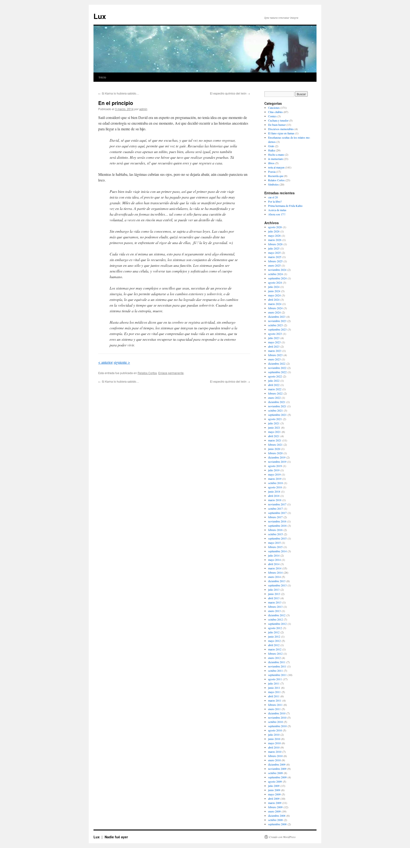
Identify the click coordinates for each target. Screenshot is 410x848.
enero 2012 (274, 658)
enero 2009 (274, 811)
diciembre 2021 (276, 402)
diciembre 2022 (276, 363)
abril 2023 (274, 346)
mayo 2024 (274, 295)
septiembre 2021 (277, 415)
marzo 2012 (274, 649)
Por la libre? (275, 201)
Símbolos (273, 184)
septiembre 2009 (277, 777)
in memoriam (275, 159)
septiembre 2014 (277, 551)
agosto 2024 (275, 282)
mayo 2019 (274, 474)
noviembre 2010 (277, 717)
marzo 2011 (274, 700)
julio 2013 (274, 589)
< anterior (105, 362)
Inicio (102, 77)
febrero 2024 (275, 308)
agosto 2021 (275, 419)
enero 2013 (274, 611)
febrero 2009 (275, 807)
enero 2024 (274, 312)
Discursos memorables (281, 129)
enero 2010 (274, 760)
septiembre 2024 (277, 278)
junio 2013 (274, 594)
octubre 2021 (275, 410)
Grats (271, 146)
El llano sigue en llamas (281, 133)
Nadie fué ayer (116, 836)
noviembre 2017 (277, 504)
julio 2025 (274, 248)
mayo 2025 (274, 252)
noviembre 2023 (277, 321)
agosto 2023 (275, 334)
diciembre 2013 (276, 581)
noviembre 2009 (277, 769)
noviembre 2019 (277, 461)
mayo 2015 (274, 542)
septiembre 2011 (277, 675)
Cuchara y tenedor (278, 120)
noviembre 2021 (277, 406)
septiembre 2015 (277, 538)
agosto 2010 (275, 730)
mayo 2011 (274, 692)
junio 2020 (274, 449)
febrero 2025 (275, 261)
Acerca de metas (277, 210)
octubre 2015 (275, 534)
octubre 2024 (275, 274)
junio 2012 (274, 636)
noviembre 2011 (277, 666)
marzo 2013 (274, 602)
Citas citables (275, 112)
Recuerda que (275, 176)
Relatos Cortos (147, 373)
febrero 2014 (275, 572)
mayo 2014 (274, 560)
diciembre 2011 (276, 662)
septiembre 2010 (277, 726)
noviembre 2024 (277, 270)
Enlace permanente (171, 373)
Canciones (274, 107)
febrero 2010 (275, 756)
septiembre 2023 (277, 329)
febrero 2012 (275, 653)
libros (271, 163)
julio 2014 (274, 555)
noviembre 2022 (277, 368)
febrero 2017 (275, 517)
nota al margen (276, 167)
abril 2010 (274, 747)
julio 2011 (274, 683)
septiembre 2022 (277, 372)
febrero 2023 (275, 355)
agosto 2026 (275, 227)
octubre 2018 (275, 483)
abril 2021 (274, 436)
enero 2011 (274, 709)
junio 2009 (274, 790)
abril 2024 (274, 299)
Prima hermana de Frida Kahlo (285, 206)
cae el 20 (273, 197)
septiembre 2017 (277, 513)
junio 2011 (274, 687)
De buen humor (277, 125)
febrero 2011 (275, 705)
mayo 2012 (274, 641)
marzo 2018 (274, 500)
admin (143, 109)
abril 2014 (274, 564)
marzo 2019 (274, 479)
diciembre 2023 (276, 316)
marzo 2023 (274, 351)
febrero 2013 (275, 606)
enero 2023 (274, 359)
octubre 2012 (275, 619)
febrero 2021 (275, 444)
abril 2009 (274, 798)
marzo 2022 (274, 389)
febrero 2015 (275, 547)
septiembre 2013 (277, 585)
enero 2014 (274, 577)
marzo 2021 (274, 440)
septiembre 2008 (277, 824)
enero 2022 (274, 397)
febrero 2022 (275, 393)
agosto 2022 (275, 376)
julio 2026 (274, 231)
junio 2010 (274, 739)
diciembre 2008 (276, 815)
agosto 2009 (275, 781)
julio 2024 (274, 287)
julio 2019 (274, 470)
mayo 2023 (274, 342)
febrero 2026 (275, 244)
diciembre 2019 (276, 457)
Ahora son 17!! (276, 214)
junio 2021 (274, 427)
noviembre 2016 (277, 521)
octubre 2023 (275, 325)
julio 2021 (274, 423)
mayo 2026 (274, 235)
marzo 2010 (274, 751)
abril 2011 (274, 696)
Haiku (271, 150)
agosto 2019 (275, 466)
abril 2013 (274, 598)
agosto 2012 (275, 628)
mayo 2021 (274, 432)
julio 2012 (274, 632)
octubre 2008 (275, 820)
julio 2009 (274, 786)
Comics (272, 116)
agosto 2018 (275, 487)
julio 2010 (274, 734)
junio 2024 (274, 291)
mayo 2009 (274, 794)
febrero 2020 (275, 453)
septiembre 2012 (277, 624)
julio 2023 (274, 338)
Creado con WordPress (282, 837)
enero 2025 (274, 265)
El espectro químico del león (230, 93)
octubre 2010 (275, 722)
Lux (99, 16)
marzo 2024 (274, 304)
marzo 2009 (274, 803)
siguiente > (122, 362)
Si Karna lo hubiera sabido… (118, 93)
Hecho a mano (276, 154)
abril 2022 (274, 385)
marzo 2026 (274, 240)
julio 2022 (274, 380)
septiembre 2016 (277, 525)
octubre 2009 (275, 773)
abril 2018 (274, 496)
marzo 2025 (274, 257)
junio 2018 (274, 491)
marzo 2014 (274, 568)
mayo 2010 (274, 743)
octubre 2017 (275, 508)
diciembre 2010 (276, 713)
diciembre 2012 (276, 615)
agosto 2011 (275, 679)
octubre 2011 (275, 670)
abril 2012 (274, 645)
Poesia (271, 171)
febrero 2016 (275, 530)
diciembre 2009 (276, 764)
